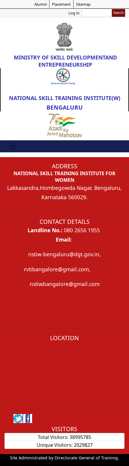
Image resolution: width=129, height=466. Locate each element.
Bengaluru (64, 107)
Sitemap (83, 4)
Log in (74, 13)
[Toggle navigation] (12, 146)
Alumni (40, 4)
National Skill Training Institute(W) (64, 98)
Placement (61, 4)
